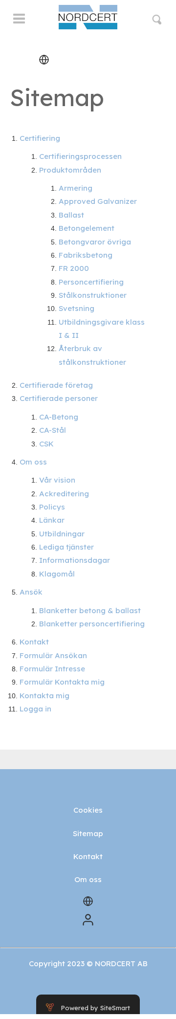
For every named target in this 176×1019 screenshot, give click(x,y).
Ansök (31, 592)
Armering (75, 188)
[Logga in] (88, 919)
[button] (19, 23)
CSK (46, 443)
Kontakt (34, 641)
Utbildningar (62, 533)
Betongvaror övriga (95, 241)
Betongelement (86, 228)
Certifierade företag (56, 385)
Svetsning (76, 308)
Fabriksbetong (85, 255)
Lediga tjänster (66, 547)
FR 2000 (74, 268)
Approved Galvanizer (98, 201)
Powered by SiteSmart (95, 1008)
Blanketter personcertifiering (92, 623)
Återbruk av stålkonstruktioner (92, 355)
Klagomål (57, 573)
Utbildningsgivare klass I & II (102, 328)
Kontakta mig (44, 695)
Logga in (35, 708)
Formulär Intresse (52, 668)
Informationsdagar (74, 560)
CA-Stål (52, 430)
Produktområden (70, 170)
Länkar (52, 520)
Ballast (71, 215)
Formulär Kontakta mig (62, 682)
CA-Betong (58, 416)
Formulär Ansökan (53, 655)
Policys (52, 506)
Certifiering (40, 138)
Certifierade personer (59, 398)
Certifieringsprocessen (80, 156)
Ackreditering (64, 493)
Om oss (33, 461)
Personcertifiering (91, 282)
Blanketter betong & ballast (90, 610)
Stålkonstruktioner (93, 295)
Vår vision (57, 480)
